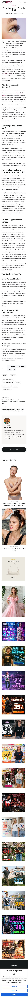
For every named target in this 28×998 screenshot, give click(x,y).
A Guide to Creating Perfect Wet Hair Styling (14, 550)
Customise (14, 986)
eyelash (5, 375)
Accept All (14, 994)
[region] (14, 983)
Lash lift (12, 375)
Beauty (14, 5)
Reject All (14, 990)
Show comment (13, 449)
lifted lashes (6, 386)
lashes (18, 382)
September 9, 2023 (14, 546)
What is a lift (6, 389)
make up (15, 386)
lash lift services (8, 382)
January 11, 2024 (14, 501)
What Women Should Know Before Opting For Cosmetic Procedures (14, 504)
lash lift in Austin (8, 379)
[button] (25, 2)
